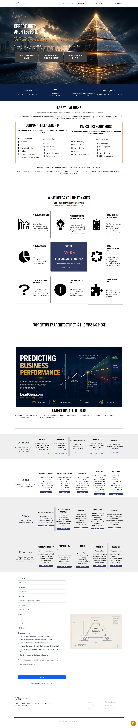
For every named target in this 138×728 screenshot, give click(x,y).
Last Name (22, 587)
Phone (20, 615)
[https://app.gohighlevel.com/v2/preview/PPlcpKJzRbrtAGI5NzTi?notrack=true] (48, 699)
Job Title (21, 606)
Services (90, 709)
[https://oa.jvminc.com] (21, 3)
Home (89, 702)
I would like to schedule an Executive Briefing (36, 640)
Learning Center (68, 3)
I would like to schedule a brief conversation (35, 643)
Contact (118, 3)
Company (22, 596)
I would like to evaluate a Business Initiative (35, 636)
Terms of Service (46, 683)
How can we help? (24, 633)
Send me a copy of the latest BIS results (34, 655)
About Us (90, 705)
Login (109, 3)
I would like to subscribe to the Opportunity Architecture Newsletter (40, 650)
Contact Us (91, 712)
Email (20, 624)
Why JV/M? (98, 3)
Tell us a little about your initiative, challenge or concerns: (38, 660)
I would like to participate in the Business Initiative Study (39, 646)
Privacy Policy (35, 683)
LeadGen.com (84, 3)
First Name (22, 578)
